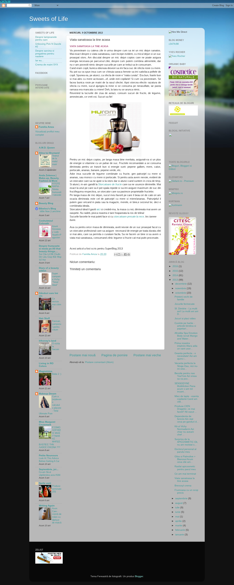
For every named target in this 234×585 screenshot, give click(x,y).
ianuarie (180, 534)
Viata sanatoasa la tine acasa (185, 479)
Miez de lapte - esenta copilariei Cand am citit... (187, 399)
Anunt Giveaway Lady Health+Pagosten (56, 232)
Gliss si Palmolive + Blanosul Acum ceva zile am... (185, 459)
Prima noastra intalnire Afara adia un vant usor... (186, 346)
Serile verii (45, 483)
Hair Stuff (44, 318)
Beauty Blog (46, 203)
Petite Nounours (48, 455)
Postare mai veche (147, 355)
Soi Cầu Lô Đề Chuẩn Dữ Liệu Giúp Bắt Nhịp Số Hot (50, 257)
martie (179, 525)
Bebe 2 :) (56, 374)
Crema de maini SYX (46, 64)
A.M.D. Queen (47, 147)
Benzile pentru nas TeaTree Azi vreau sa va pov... (186, 376)
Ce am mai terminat (185, 474)
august (179, 503)
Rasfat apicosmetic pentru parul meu (185, 467)
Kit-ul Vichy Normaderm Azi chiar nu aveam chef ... (184, 430)
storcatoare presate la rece (129, 216)
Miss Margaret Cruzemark (47, 423)
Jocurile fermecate (185, 304)
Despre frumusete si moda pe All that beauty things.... (50, 249)
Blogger (139, 576)
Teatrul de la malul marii (55, 160)
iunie (178, 512)
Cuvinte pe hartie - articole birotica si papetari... (185, 326)
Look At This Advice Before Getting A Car (49, 459)
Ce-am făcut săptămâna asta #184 (49, 473)
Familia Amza (46, 127)
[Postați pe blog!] (119, 254)
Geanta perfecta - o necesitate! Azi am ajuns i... (186, 356)
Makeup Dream (47, 393)
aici (99, 209)
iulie (177, 507)
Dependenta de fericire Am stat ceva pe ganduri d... (187, 419)
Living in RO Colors (46, 364)
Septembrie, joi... (48, 469)
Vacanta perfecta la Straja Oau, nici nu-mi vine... (186, 366)
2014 (176, 275)
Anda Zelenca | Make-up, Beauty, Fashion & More (49, 178)
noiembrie (181, 288)
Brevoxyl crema (183, 485)
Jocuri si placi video (185, 318)
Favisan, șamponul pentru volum (56, 325)
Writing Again (47, 505)
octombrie (181, 293)
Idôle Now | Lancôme (50, 211)
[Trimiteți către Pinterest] (128, 254)
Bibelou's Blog (47, 208)
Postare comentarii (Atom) (99, 362)
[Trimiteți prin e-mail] (115, 254)
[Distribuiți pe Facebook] (125, 254)
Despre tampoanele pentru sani (46, 38)
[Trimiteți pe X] (122, 254)
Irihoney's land (47, 340)
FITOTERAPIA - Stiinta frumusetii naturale (56, 189)
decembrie (181, 283)
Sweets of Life (48, 18)
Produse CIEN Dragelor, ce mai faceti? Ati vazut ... (186, 409)
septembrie (181, 498)
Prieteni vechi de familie (184, 298)
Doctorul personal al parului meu (185, 450)
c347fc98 (5, 1)
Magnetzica (45, 371)
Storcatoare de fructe (110, 184)
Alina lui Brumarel (49, 153)
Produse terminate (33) (56, 489)
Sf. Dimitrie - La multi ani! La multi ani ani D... (186, 311)
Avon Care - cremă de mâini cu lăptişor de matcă (56, 515)
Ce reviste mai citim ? (56, 303)
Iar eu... (39, 60)
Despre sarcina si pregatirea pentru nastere (44, 53)
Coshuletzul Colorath (46, 222)
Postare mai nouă (83, 355)
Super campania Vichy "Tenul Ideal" (56, 279)
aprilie (178, 521)
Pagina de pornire (114, 355)
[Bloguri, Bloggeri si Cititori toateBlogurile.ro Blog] (184, 169)
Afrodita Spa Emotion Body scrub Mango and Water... (186, 336)
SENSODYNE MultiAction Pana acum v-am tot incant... (185, 387)
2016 (176, 266)
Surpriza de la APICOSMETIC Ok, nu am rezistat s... (186, 442)
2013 (176, 280)
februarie (180, 530)
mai (177, 516)
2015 (176, 271)
